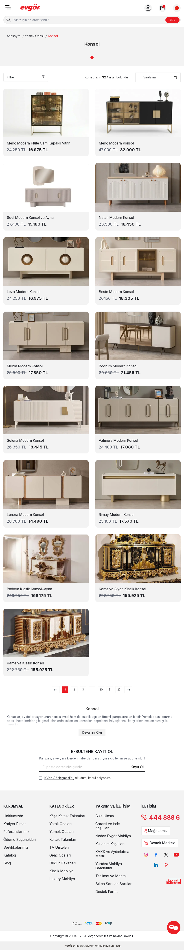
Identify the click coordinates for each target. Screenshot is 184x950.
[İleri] (128, 689)
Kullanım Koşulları (110, 844)
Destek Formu (106, 892)
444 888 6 (164, 817)
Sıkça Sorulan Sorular (113, 884)
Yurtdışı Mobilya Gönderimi (108, 866)
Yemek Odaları (61, 832)
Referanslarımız (16, 832)
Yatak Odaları (60, 824)
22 (118, 689)
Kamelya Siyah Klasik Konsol (122, 589)
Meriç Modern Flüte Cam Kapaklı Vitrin (38, 143)
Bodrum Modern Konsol (118, 366)
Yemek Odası (34, 36)
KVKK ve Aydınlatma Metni (112, 854)
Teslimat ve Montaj (110, 876)
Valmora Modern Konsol (118, 440)
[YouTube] (176, 855)
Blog (7, 863)
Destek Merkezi (162, 843)
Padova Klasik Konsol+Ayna (29, 589)
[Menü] (8, 8)
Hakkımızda (13, 816)
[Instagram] (146, 855)
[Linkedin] (156, 865)
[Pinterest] (166, 865)
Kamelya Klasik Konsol (25, 663)
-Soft (67, 945)
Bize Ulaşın (104, 816)
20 (101, 689)
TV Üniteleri (59, 847)
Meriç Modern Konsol (116, 143)
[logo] (30, 8)
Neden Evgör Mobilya (113, 836)
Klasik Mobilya (61, 871)
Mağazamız (158, 831)
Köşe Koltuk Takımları (67, 816)
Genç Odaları (60, 855)
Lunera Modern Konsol (25, 515)
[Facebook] (156, 855)
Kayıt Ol (137, 767)
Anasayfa (13, 36)
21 (110, 689)
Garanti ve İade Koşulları (107, 826)
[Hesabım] (148, 8)
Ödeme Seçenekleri (19, 839)
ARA (172, 20)
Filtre (10, 77)
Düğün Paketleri (62, 863)
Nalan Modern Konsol (116, 217)
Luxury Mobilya (62, 879)
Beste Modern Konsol (116, 292)
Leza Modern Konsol (23, 292)
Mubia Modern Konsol (25, 366)
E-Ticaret (78, 945)
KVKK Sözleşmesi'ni (58, 778)
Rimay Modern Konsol (116, 515)
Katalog (9, 855)
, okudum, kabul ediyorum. (77, 778)
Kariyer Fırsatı (14, 824)
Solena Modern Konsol (25, 440)
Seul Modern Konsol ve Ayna (30, 217)
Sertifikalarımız (15, 847)
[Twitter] (166, 855)
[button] (92, 57)
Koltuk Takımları (62, 839)
